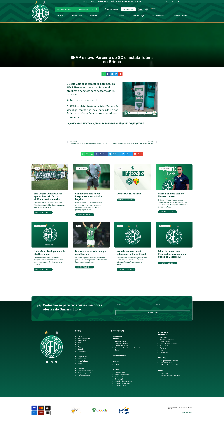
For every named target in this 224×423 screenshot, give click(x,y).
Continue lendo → (43, 212)
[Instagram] (52, 362)
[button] (104, 74)
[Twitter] (56, 362)
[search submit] (97, 9)
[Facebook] (47, 362)
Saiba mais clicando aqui (81, 100)
